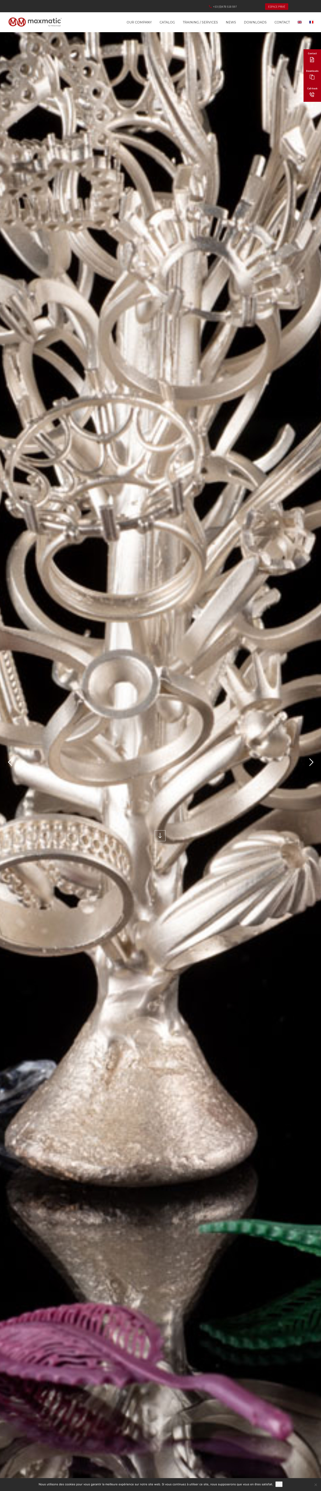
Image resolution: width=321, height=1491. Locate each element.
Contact (282, 22)
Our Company (139, 22)
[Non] (315, 1484)
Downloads (255, 22)
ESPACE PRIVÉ (276, 7)
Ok (279, 1484)
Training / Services (200, 22)
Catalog (167, 22)
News (231, 22)
